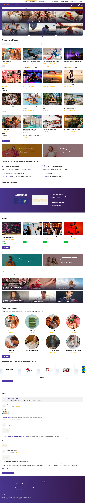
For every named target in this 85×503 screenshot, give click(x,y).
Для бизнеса (4, 483)
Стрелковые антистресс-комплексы (31, 236)
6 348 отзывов (9, 176)
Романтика (57, 43)
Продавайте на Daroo (42, 1)
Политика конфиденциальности (6, 485)
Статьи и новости (31, 485)
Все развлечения (6, 43)
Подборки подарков (19, 481)
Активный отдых (24, 43)
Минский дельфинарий (74, 375)
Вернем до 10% (45, 176)
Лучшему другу (5, 129)
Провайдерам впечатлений (33, 481)
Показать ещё (6, 356)
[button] (4, 23)
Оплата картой (18, 485)
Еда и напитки (15, 43)
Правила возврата (31, 487)
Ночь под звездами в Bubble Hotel (10, 106)
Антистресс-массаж (6, 417)
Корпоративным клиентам (31, 1)
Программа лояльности (32, 483)
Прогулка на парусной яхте (49, 129)
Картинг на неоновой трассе (29, 84)
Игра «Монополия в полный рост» (51, 236)
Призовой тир (56, 375)
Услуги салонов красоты (47, 43)
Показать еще (6, 140)
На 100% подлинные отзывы (12, 398)
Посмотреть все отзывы (8, 472)
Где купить (81, 1)
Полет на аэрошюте (47, 84)
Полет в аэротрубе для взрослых (51, 61)
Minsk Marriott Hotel (18, 375)
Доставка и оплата (73, 1)
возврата (50, 169)
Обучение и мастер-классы (35, 43)
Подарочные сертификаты (53, 1)
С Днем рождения (6, 61)
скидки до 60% (28, 169)
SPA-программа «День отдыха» (9, 463)
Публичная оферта (18, 489)
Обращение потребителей (7, 481)
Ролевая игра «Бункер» (69, 236)
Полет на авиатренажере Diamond (72, 129)
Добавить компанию (7, 380)
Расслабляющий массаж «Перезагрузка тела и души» (14, 436)
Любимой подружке (6, 84)
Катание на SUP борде (69, 84)
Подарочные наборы (64, 1)
